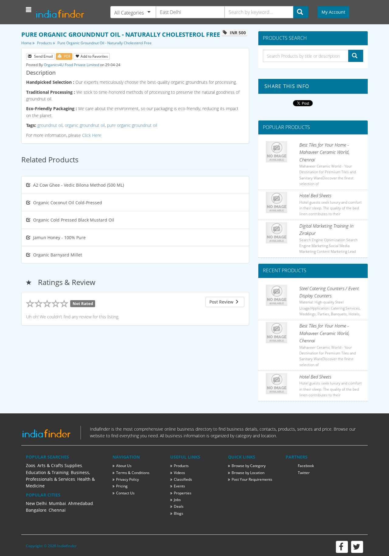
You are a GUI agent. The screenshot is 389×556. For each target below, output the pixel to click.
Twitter (304, 472)
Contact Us (125, 493)
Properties (182, 493)
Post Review (222, 302)
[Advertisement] (135, 350)
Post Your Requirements (252, 479)
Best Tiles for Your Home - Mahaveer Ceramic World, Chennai (324, 152)
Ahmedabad (80, 503)
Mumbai (57, 503)
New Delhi (36, 503)
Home (27, 43)
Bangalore (36, 510)
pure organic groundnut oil (132, 125)
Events (179, 486)
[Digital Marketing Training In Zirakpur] (276, 232)
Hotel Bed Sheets (315, 195)
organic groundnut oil (85, 125)
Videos (179, 472)
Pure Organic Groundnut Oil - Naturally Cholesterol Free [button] (104, 43)
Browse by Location (248, 472)
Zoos (30, 465)
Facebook (306, 465)
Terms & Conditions (133, 472)
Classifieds (183, 479)
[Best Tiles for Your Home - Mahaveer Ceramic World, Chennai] (276, 151)
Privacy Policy (127, 479)
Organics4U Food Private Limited (71, 64)
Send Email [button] (43, 56)
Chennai (57, 510)
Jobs (177, 499)
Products (45, 43)
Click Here (92, 135)
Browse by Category (249, 465)
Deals (179, 506)
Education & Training (47, 472)
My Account (333, 12)
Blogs (178, 513)
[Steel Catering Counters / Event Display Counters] (276, 295)
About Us (124, 465)
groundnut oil (50, 125)
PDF (67, 56)
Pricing (122, 486)
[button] (29, 10)
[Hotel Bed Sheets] (276, 202)
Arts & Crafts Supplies (59, 465)
